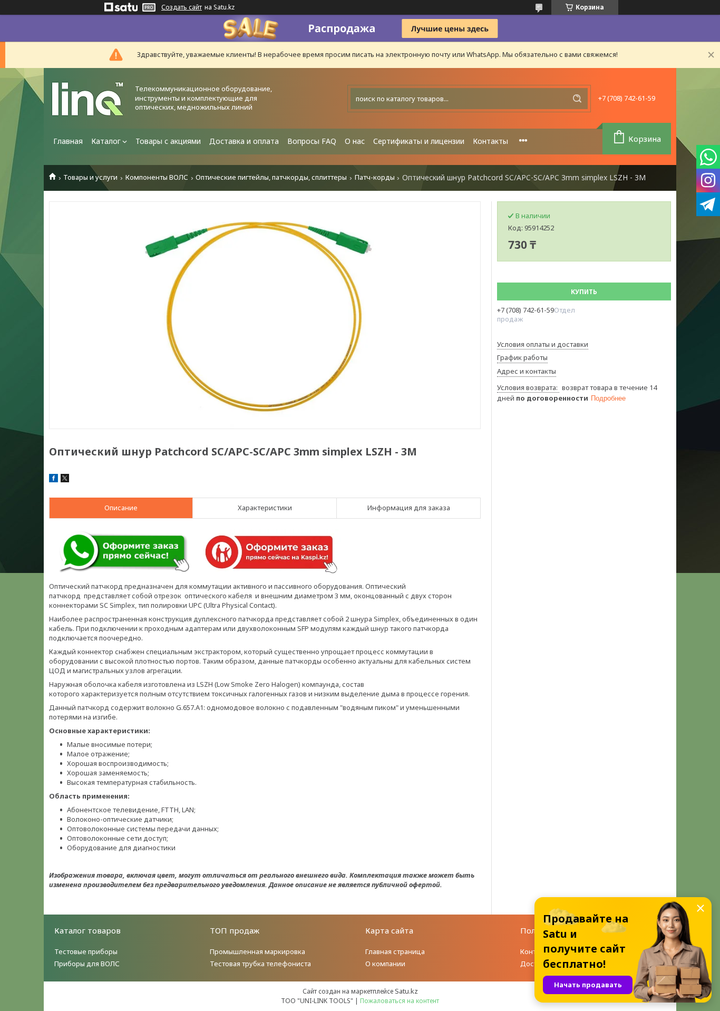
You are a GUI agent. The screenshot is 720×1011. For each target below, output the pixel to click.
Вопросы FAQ (311, 141)
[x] (65, 479)
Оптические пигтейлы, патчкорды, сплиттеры (271, 177)
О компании (385, 963)
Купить (584, 291)
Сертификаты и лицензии (418, 141)
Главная (68, 141)
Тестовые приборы (86, 951)
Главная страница (395, 951)
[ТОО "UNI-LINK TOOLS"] (88, 98)
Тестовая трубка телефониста (260, 963)
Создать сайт (181, 7)
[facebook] (53, 479)
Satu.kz (406, 991)
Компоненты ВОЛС (156, 177)
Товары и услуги (90, 177)
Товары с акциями (168, 141)
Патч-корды (375, 177)
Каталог (106, 141)
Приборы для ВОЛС (87, 963)
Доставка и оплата (244, 141)
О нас (355, 141)
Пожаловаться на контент (399, 1000)
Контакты (490, 141)
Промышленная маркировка (257, 951)
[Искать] (577, 98)
